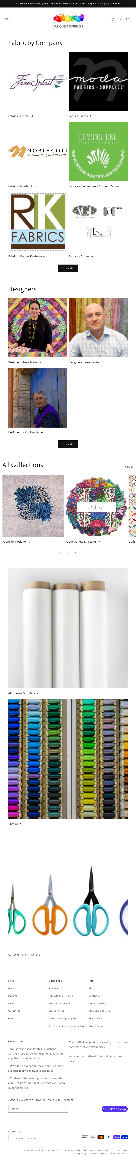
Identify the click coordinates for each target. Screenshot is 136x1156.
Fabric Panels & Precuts (81, 541)
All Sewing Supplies (21, 693)
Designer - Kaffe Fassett (23, 432)
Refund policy (89, 1150)
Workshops (14, 1010)
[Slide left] (60, 552)
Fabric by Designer (14, 541)
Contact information (119, 1153)
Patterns (12, 995)
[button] (7, 19)
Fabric (11, 1003)
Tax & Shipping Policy (100, 1010)
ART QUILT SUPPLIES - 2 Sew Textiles (47, 1150)
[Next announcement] (129, 3)
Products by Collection (61, 995)
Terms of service (121, 1150)
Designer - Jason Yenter (84, 362)
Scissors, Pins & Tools (22, 955)
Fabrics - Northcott (20, 186)
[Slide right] (75, 552)
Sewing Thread (56, 1010)
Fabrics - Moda (78, 116)
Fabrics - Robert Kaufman (25, 256)
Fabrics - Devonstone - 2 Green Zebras (94, 186)
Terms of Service (97, 1003)
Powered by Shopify (71, 1150)
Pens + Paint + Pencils (60, 1003)
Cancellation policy (98, 1153)
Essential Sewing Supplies (62, 1018)
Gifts (10, 1018)
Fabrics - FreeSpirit (20, 116)
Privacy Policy (96, 1025)
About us (94, 988)
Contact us (94, 995)
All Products (55, 988)
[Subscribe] (64, 1109)
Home (11, 988)
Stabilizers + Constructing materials (68, 1025)
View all (68, 268)
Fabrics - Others (79, 256)
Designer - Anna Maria (22, 362)
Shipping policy (79, 1153)
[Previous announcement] (6, 3)
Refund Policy (96, 1018)
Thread (13, 824)
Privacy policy (104, 1150)
